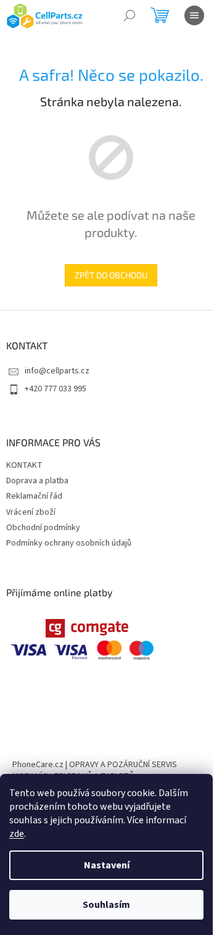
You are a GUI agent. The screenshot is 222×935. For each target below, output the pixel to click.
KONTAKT (24, 465)
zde (16, 834)
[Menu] (194, 15)
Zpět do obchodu (111, 275)
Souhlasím (106, 905)
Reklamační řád (34, 496)
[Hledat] (129, 15)
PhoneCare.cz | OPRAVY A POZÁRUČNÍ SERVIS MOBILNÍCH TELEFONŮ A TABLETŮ (94, 770)
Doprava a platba (37, 481)
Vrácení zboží (31, 512)
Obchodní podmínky (43, 528)
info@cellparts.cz (57, 371)
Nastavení (107, 865)
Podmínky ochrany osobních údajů (68, 543)
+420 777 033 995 (55, 389)
